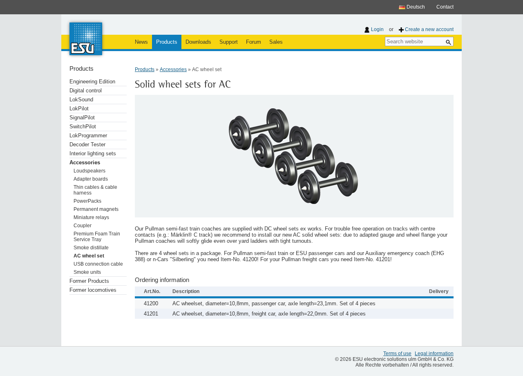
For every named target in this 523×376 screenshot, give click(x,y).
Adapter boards (91, 179)
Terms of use (397, 353)
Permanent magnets (96, 209)
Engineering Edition (92, 81)
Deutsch (415, 7)
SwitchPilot (82, 126)
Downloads (198, 42)
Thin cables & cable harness (95, 190)
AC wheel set (89, 256)
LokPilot (79, 108)
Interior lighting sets (92, 153)
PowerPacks (87, 201)
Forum (253, 42)
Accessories (84, 162)
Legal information (434, 353)
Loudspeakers (89, 171)
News (141, 42)
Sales (276, 42)
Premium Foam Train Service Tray (97, 236)
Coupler (83, 225)
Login (377, 29)
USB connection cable (98, 264)
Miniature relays (91, 217)
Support (228, 42)
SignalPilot (82, 117)
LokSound (81, 99)
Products (166, 42)
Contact (445, 7)
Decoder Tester (87, 144)
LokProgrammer (88, 135)
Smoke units (87, 272)
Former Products (89, 281)
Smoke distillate (91, 248)
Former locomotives (92, 290)
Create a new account (429, 29)
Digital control (85, 90)
